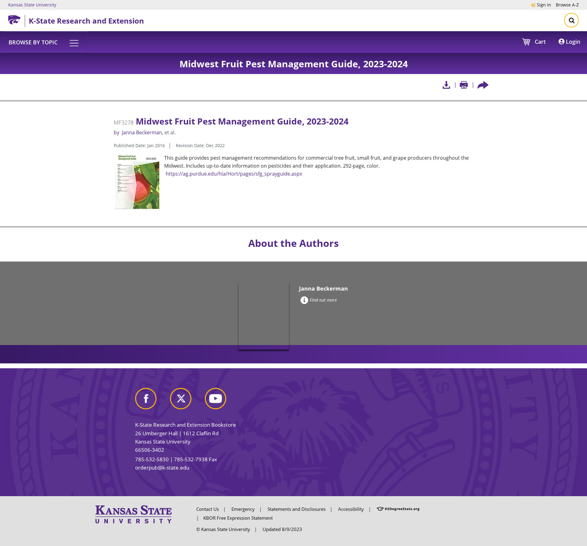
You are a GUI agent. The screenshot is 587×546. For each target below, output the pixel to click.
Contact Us (207, 509)
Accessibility (351, 509)
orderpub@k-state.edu (162, 467)
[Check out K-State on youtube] (221, 400)
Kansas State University (32, 5)
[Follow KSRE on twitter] (187, 400)
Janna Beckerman (142, 132)
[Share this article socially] (483, 84)
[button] (45, 42)
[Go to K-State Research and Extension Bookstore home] (16, 18)
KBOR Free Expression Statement (238, 518)
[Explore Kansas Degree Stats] (398, 509)
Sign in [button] (541, 5)
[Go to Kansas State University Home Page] (133, 514)
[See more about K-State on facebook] (152, 400)
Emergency (243, 509)
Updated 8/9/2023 (282, 529)
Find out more (323, 300)
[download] (446, 84)
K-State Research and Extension (86, 21)
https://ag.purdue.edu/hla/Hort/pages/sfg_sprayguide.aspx (234, 173)
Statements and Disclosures (297, 509)
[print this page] (464, 84)
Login (572, 41)
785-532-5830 (152, 459)
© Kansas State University (223, 529)
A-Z (567, 5)
